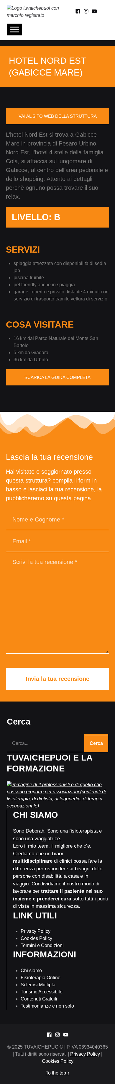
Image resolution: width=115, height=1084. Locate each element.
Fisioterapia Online (40, 977)
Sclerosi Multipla (38, 984)
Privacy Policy (35, 931)
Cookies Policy (36, 938)
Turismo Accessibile (42, 991)
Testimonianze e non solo (47, 1005)
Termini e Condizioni (42, 945)
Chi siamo (31, 970)
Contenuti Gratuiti (39, 998)
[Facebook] (78, 11)
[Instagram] (86, 11)
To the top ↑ (58, 1072)
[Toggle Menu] (14, 29)
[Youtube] (94, 11)
